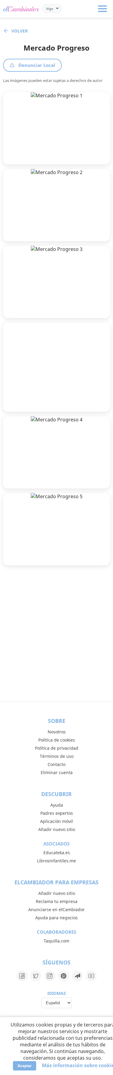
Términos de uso (57, 756)
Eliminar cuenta (57, 772)
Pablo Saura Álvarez (44, 147)
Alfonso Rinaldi (39, 224)
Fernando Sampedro (45, 300)
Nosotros (57, 732)
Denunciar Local (36, 65)
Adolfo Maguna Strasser (49, 548)
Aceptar (24, 1066)
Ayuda (56, 805)
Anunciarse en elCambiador (56, 909)
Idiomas (56, 993)
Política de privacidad (56, 748)
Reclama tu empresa (56, 901)
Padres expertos (56, 813)
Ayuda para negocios (56, 917)
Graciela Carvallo (41, 471)
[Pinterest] (63, 975)
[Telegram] (77, 975)
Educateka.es (56, 852)
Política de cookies (56, 740)
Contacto (56, 764)
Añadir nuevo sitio (56, 829)
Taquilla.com (56, 941)
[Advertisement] (56, 367)
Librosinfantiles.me (56, 861)
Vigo (49, 8)
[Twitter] (35, 975)
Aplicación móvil (56, 821)
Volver (19, 31)
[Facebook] (22, 975)
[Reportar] (100, 154)
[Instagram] (49, 975)
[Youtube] (91, 975)
